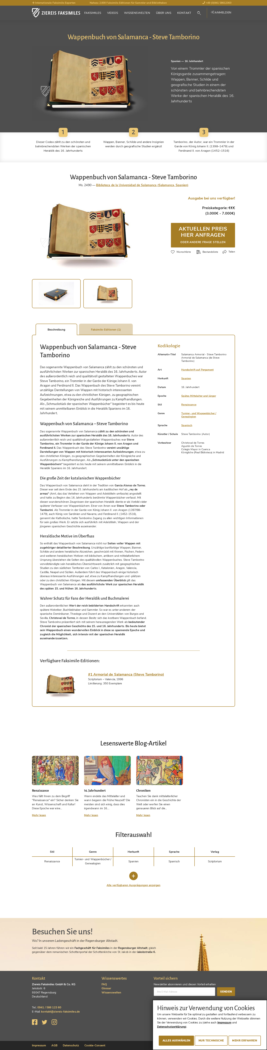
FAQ (104, 984)
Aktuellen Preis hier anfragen (203, 234)
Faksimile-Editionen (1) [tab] (106, 329)
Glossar (106, 988)
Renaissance (188, 404)
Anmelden (222, 13)
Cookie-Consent (94, 1045)
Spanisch (186, 425)
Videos (112, 13)
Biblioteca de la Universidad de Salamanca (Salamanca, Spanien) (142, 185)
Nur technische (211, 1040)
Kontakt (184, 13)
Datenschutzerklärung (171, 1027)
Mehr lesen (39, 815)
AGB (54, 1045)
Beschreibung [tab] (56, 329)
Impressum (39, 1045)
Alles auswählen (176, 1040)
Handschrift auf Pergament (197, 369)
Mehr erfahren (244, 1040)
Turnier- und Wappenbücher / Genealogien (198, 415)
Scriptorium (215, 861)
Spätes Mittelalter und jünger (198, 396)
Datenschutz (71, 1045)
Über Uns (163, 13)
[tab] (61, 685)
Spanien (186, 378)
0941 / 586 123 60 (49, 1007)
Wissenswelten (137, 13)
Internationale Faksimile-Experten (54, 3)
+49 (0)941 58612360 (218, 3)
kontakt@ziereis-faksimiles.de (60, 1011)
